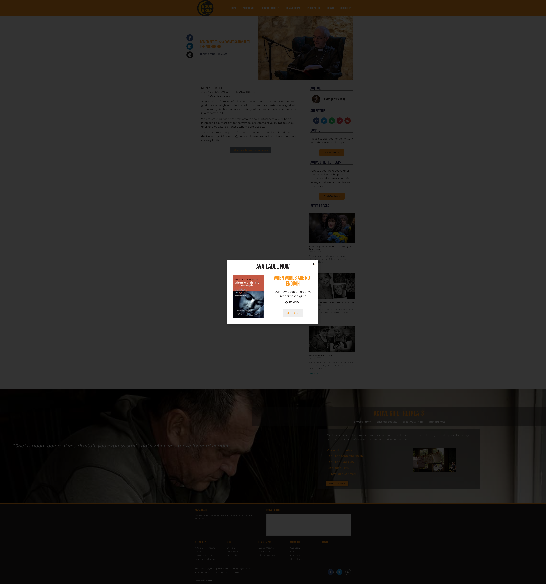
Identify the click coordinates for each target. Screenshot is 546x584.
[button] (315, 264)
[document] (273, 292)
